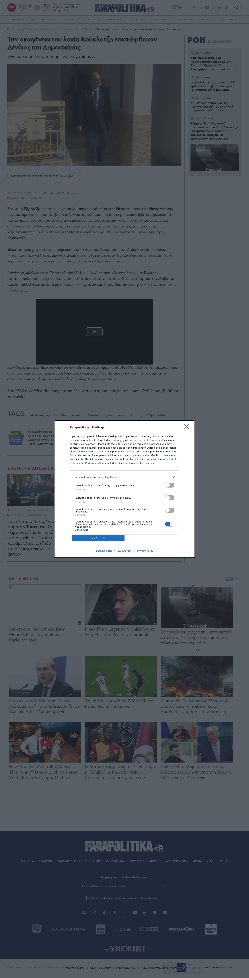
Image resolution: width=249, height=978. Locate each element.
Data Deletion (104, 550)
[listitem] (124, 477)
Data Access (124, 550)
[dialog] (124, 489)
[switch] (169, 485)
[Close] (187, 427)
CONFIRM (98, 537)
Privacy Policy (145, 550)
